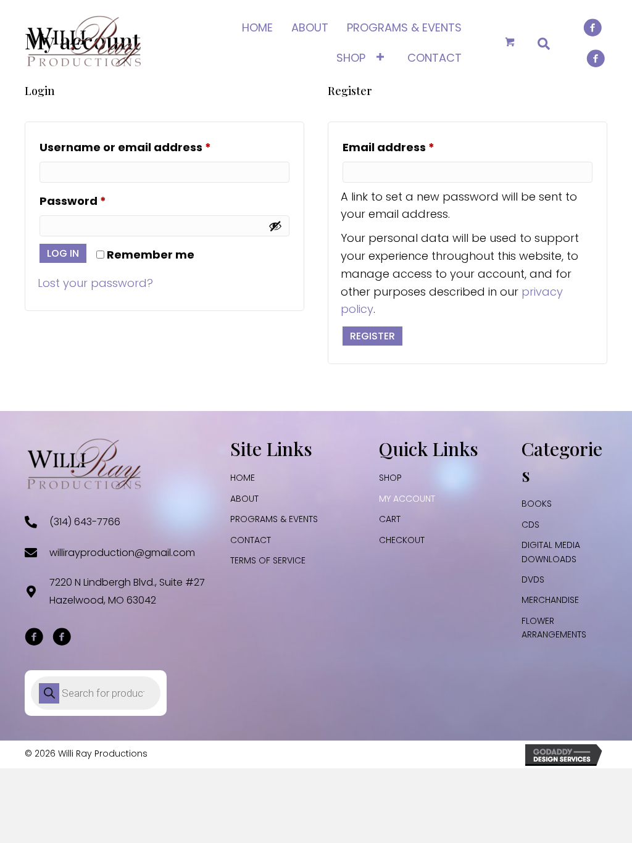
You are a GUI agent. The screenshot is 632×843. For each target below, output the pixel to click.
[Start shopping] (511, 43)
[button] (34, 637)
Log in (63, 253)
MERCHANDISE (550, 600)
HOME (242, 477)
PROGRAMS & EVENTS (274, 519)
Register (372, 336)
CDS (530, 524)
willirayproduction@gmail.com (122, 553)
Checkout (402, 540)
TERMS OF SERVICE (268, 560)
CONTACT (250, 540)
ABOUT (244, 498)
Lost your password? (95, 283)
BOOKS (537, 503)
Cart (390, 519)
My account (407, 498)
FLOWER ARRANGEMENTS (554, 628)
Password (99, 201)
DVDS (533, 579)
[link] (257, 26)
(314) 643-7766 (84, 522)
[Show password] (275, 226)
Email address (415, 147)
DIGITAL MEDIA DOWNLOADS (551, 552)
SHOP (390, 477)
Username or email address (152, 147)
